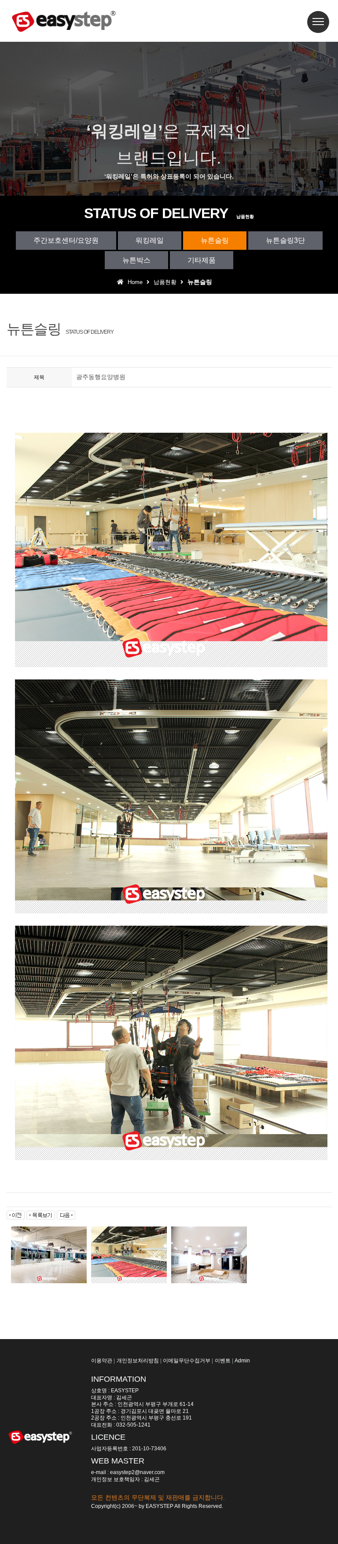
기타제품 (201, 260)
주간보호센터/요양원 (66, 240)
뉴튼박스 (136, 260)
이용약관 (101, 1361)
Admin (242, 1361)
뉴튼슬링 (215, 240)
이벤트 (223, 1361)
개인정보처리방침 (138, 1361)
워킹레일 (150, 240)
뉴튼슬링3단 (285, 240)
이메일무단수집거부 (186, 1361)
